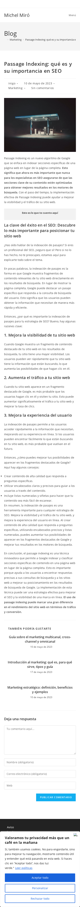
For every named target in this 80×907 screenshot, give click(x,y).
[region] (40, 869)
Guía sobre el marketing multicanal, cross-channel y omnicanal (40, 639)
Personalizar (40, 888)
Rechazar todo (40, 898)
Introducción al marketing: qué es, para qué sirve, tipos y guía (40, 664)
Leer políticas (23, 868)
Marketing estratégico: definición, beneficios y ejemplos (40, 689)
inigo (11, 83)
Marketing (15, 88)
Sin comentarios (42, 88)
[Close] (76, 834)
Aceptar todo (40, 877)
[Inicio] (5, 39)
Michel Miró (17, 15)
